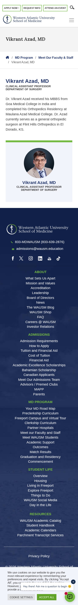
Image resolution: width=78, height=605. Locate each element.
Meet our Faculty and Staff (40, 433)
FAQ (40, 317)
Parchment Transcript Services (40, 535)
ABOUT (40, 272)
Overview (40, 476)
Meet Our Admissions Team (39, 380)
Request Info (31, 8)
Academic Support (40, 442)
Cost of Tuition (39, 355)
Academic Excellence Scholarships (39, 365)
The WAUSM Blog (40, 307)
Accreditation (40, 288)
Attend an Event (55, 8)
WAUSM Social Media (40, 500)
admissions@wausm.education (39, 249)
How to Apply (39, 346)
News (40, 302)
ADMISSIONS (39, 334)
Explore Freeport (40, 490)
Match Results (40, 452)
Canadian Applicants (39, 375)
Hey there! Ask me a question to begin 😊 (47, 586)
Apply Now (10, 8)
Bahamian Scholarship (39, 370)
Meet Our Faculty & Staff (55, 57)
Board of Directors (40, 298)
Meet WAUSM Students (40, 437)
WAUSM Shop (40, 312)
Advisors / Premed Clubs (39, 384)
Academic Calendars (40, 530)
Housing (40, 481)
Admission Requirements (39, 341)
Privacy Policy (39, 556)
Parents (39, 394)
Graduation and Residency (40, 457)
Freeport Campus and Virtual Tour (40, 418)
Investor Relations (40, 327)
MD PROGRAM (40, 402)
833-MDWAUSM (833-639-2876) (39, 242)
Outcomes (40, 447)
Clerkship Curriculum (40, 423)
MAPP (39, 389)
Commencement (40, 461)
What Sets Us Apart (40, 278)
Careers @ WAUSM (40, 322)
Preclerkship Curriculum (40, 413)
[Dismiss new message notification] (73, 581)
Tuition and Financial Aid (39, 351)
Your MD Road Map (40, 408)
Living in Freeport (40, 485)
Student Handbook (40, 525)
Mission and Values (40, 283)
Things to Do (40, 495)
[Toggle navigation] (72, 20)
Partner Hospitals (40, 428)
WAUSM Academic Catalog (40, 521)
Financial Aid (39, 360)
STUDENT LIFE (40, 469)
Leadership (40, 293)
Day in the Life (40, 505)
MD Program (24, 57)
